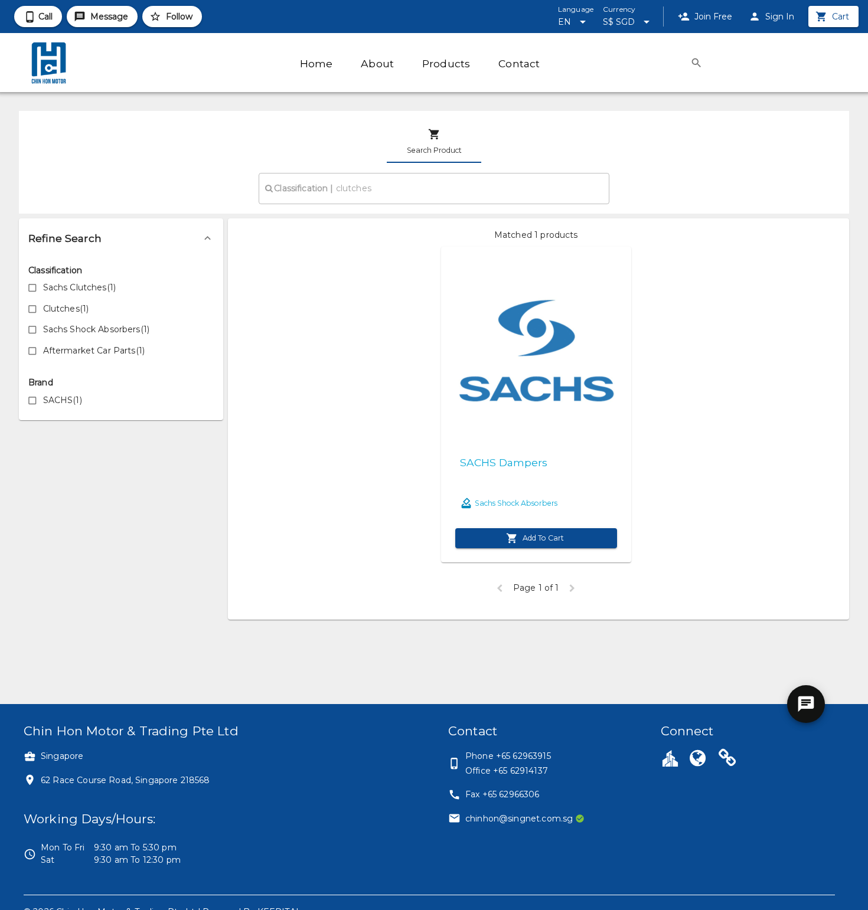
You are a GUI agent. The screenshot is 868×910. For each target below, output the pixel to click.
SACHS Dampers (503, 462)
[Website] (698, 759)
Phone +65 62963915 (508, 756)
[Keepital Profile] (670, 757)
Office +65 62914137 (506, 770)
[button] (121, 238)
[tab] (434, 141)
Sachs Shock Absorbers (516, 503)
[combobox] (434, 188)
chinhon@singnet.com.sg (519, 818)
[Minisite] (727, 759)
